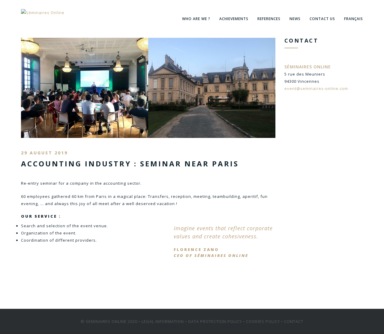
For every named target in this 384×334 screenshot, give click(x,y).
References (268, 18)
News (295, 18)
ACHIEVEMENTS (233, 18)
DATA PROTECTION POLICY (215, 321)
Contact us (322, 18)
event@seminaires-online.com (316, 88)
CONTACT (293, 321)
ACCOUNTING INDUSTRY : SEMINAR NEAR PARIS (130, 163)
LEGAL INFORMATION (163, 321)
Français (353, 18)
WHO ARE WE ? (196, 18)
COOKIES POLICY (263, 321)
